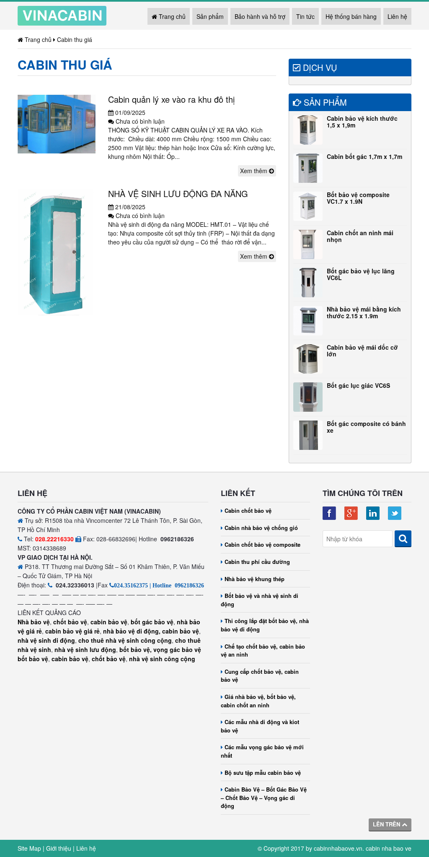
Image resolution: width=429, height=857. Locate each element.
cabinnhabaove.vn (338, 848)
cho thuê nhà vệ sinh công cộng (125, 640)
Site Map (29, 848)
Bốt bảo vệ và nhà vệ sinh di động (259, 600)
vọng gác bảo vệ (177, 649)
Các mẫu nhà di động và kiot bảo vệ (260, 726)
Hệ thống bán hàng (351, 16)
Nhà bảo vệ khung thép (254, 579)
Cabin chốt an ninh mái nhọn (360, 236)
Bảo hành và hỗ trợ (260, 16)
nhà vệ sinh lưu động (85, 649)
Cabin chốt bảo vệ (248, 510)
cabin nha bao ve (388, 848)
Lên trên (387, 824)
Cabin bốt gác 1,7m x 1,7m (364, 156)
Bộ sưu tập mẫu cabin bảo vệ (263, 772)
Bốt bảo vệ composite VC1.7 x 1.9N (358, 197)
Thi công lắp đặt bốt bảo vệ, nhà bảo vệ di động (265, 625)
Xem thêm (254, 170)
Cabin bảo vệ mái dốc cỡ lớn (362, 350)
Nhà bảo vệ (34, 622)
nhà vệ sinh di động (46, 640)
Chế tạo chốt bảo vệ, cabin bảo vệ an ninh (263, 650)
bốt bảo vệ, (135, 649)
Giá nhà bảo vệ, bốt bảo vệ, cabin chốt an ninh (258, 701)
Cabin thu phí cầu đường (257, 562)
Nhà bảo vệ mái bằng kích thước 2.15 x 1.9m (364, 312)
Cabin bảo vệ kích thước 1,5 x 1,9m (362, 121)
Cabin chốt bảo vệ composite (262, 544)
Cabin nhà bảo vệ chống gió (261, 528)
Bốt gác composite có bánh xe (366, 426)
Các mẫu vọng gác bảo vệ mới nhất (262, 751)
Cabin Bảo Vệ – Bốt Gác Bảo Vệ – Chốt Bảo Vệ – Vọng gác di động (264, 797)
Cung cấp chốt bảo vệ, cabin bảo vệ (260, 675)
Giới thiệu (58, 848)
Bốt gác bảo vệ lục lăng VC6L (361, 274)
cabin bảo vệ (108, 622)
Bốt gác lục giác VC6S (358, 385)
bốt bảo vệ (33, 658)
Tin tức (305, 16)
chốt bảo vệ (70, 622)
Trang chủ (171, 16)
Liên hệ (397, 16)
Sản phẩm (210, 16)
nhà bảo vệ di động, (131, 631)
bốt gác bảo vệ (152, 622)
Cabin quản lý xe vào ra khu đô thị (171, 99)
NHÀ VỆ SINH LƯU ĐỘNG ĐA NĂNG (178, 193)
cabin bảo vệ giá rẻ (72, 631)
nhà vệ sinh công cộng (162, 658)
